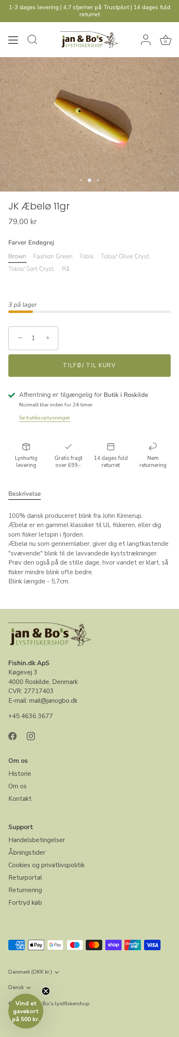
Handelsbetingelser (36, 840)
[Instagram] (31, 736)
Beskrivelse (24, 493)
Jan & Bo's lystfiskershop (59, 1003)
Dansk (16, 987)
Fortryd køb (25, 902)
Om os (17, 786)
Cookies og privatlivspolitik (46, 865)
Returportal (25, 877)
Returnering (25, 890)
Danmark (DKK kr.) (30, 972)
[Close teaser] (46, 991)
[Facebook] (12, 736)
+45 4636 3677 (30, 716)
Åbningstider (26, 852)
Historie (19, 774)
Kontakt (20, 799)
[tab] (28, 494)
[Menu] (13, 40)
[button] (25, 1011)
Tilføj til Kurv (89, 365)
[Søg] (32, 41)
